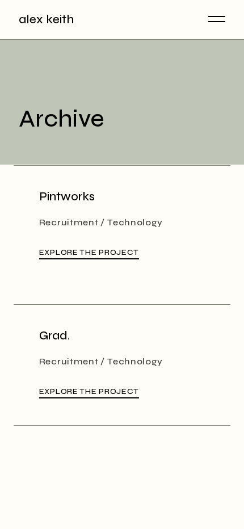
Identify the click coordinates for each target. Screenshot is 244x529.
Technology (135, 222)
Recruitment (69, 222)
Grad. (54, 336)
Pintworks (67, 197)
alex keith (46, 19)
